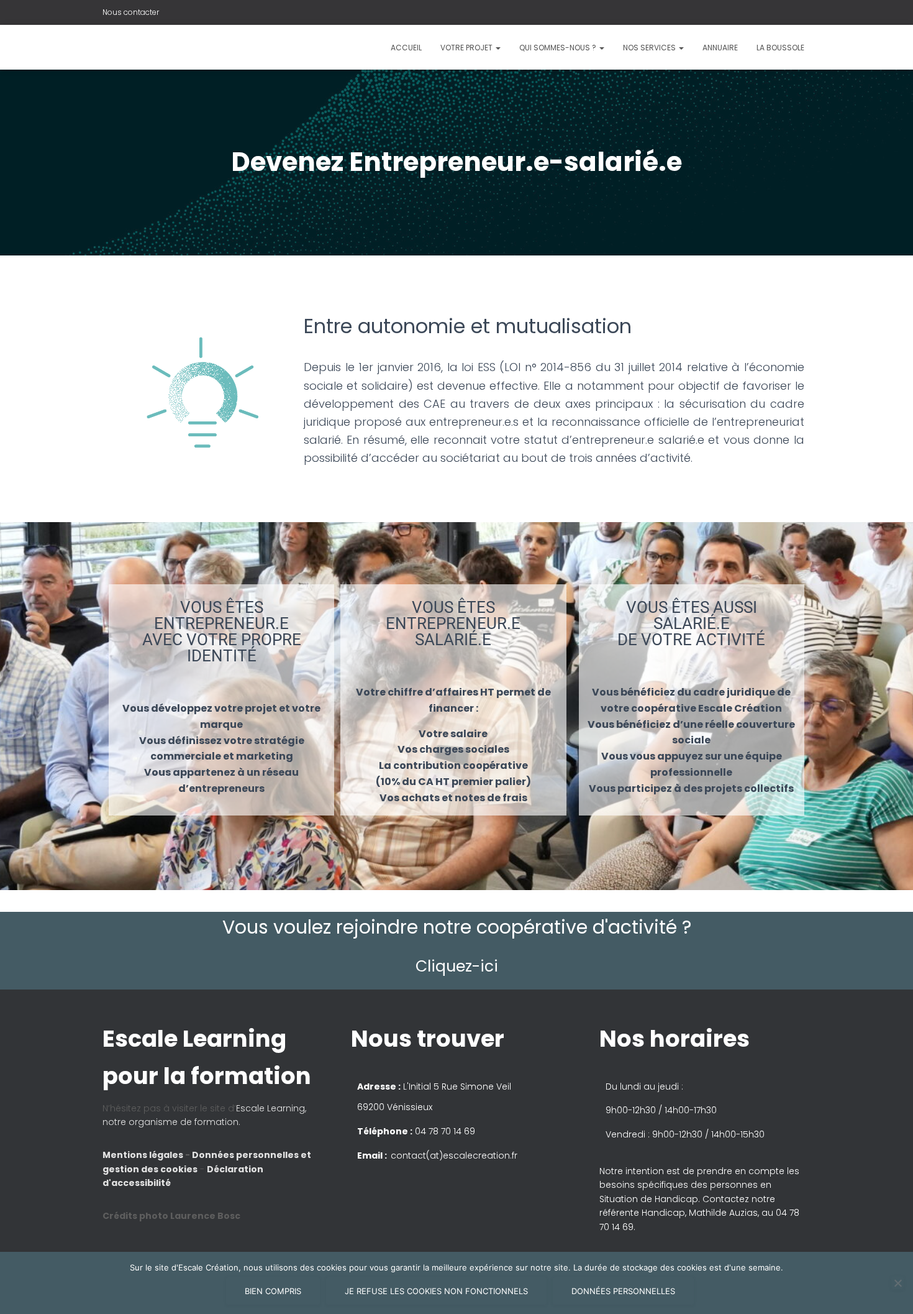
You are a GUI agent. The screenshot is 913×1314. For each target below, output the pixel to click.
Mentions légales (143, 1155)
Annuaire (720, 47)
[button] (456, 657)
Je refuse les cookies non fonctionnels (436, 1291)
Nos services (650, 47)
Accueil (406, 47)
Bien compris (273, 1291)
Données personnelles (623, 1291)
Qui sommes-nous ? (558, 47)
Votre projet (467, 47)
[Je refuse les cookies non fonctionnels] (897, 1283)
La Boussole (780, 47)
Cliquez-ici (457, 966)
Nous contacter (130, 12)
